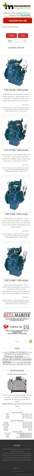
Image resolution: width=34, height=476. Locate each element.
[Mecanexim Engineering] (17, 9)
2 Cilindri (5, 235)
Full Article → (26, 105)
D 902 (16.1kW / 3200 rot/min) (16, 89)
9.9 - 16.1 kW (11, 109)
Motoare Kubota (17, 109)
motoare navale (26, 357)
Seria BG (20, 364)
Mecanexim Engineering (19, 471)
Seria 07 (13, 364)
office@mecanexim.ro (26, 434)
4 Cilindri (21, 352)
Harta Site (16, 468)
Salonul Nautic (14, 362)
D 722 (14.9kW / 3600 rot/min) (16, 149)
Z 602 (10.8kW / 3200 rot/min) (16, 280)
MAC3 (23, 35)
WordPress (29, 474)
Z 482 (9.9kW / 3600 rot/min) (16, 213)
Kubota (27, 354)
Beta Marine (10, 354)
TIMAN (11, 35)
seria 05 (8, 364)
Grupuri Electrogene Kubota (19, 354)
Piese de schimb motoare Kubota (17, 360)
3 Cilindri (5, 109)
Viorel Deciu (9, 107)
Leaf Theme (19, 474)
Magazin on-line (18, 20)
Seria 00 (21, 362)
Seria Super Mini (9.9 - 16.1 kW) (21, 107)
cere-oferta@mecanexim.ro (24, 437)
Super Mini (15, 111)
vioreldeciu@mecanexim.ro (24, 433)
